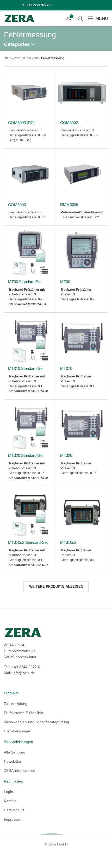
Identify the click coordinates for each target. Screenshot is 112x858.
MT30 (65, 281)
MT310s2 (68, 542)
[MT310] (82, 338)
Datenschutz (14, 810)
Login (8, 792)
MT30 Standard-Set (24, 281)
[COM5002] (82, 92)
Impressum (13, 819)
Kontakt (10, 801)
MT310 (66, 368)
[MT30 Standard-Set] (30, 251)
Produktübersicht (26, 58)
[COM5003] (30, 174)
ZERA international (19, 770)
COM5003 (17, 204)
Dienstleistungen (17, 731)
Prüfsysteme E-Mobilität (23, 713)
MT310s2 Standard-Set (28, 542)
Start (7, 58)
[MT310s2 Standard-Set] (30, 512)
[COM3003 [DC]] (30, 92)
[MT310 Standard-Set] (30, 338)
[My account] (80, 18)
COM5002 (69, 122)
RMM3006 (69, 204)
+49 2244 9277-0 (39, 5)
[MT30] (82, 251)
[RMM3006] (82, 174)
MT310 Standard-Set (25, 368)
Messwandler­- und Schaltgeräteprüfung (36, 722)
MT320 (66, 455)
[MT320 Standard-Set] (30, 425)
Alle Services (14, 752)
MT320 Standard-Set (25, 455)
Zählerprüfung (15, 704)
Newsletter (12, 761)
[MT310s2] (82, 512)
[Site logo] (19, 17)
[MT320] (82, 425)
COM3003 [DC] (21, 122)
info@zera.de (24, 673)
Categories (17, 44)
